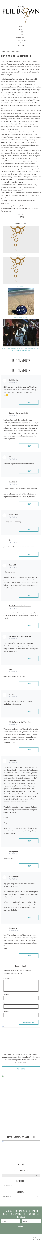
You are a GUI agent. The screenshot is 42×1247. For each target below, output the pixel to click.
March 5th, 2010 (13, 382)
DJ (10, 540)
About (21, 32)
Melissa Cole (14, 876)
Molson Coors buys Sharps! (21, 317)
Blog (21, 29)
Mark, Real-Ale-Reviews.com (20, 606)
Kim (40, 1240)
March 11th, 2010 (14, 931)
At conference (21, 286)
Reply (29, 402)
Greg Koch (13, 760)
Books (21, 35)
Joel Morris (13, 380)
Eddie (11, 694)
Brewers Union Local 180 (18, 413)
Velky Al (12, 565)
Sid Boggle (13, 482)
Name (6, 994)
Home (21, 26)
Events (21, 43)
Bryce (11, 669)
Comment (8, 978)
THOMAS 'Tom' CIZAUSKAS (20, 636)
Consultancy (20, 37)
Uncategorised (16, 51)
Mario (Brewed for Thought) (19, 722)
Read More (21, 1069)
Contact (21, 45)
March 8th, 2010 (13, 879)
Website (6, 1012)
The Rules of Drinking (20, 255)
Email (6, 1003)
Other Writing (21, 40)
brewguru (13, 928)
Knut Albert (13, 515)
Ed (10, 457)
